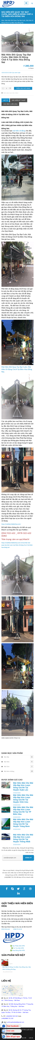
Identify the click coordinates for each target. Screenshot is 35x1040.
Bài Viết (24, 1038)
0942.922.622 (5, 929)
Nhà (2, 20)
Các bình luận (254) (10, 104)
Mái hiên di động (9, 771)
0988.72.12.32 (17, 929)
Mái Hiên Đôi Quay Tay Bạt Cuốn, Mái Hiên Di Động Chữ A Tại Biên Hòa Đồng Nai (16, 369)
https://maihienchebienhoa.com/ (11, 524)
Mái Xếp (6, 757)
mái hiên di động (18, 131)
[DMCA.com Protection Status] (7, 1034)
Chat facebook (12, 1026)
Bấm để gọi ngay (13, 1037)
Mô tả (5, 100)
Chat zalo (10, 1031)
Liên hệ (31, 1038)
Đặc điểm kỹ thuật (19, 100)
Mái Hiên (6, 762)
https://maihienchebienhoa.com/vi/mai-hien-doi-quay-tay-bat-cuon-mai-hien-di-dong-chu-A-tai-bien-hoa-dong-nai (17, 545)
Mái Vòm (6, 766)
